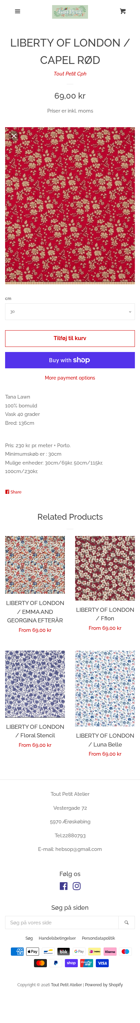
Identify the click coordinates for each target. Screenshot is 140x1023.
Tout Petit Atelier (66, 985)
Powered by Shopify (104, 985)
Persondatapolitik (98, 938)
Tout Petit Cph (70, 74)
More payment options (70, 378)
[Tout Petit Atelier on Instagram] (77, 888)
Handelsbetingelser (57, 938)
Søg (29, 938)
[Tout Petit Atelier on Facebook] (63, 888)
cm (8, 298)
